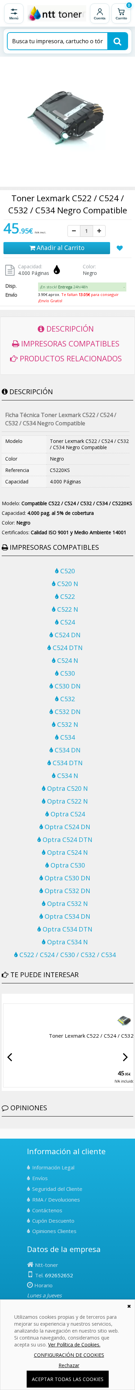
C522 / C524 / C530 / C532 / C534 (67, 955)
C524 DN (67, 635)
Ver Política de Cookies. (74, 1344)
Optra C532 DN (66, 891)
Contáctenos (47, 1210)
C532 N (66, 724)
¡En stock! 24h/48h (64, 286)
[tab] (82, 287)
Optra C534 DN (66, 916)
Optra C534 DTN (66, 929)
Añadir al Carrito (59, 247)
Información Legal (53, 1167)
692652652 (59, 1275)
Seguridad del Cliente (57, 1188)
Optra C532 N (66, 903)
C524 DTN (67, 647)
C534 (66, 737)
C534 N (66, 775)
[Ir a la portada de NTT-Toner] (56, 13)
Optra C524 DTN (66, 839)
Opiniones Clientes (54, 1230)
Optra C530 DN (66, 878)
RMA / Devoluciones (56, 1199)
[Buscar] (117, 41)
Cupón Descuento (53, 1220)
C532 (66, 699)
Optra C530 (67, 865)
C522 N (66, 609)
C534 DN (67, 750)
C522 (66, 596)
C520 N (66, 584)
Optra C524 (67, 814)
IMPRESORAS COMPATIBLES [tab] (69, 343)
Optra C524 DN (66, 827)
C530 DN (67, 686)
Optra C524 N (66, 852)
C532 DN (67, 711)
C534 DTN (67, 763)
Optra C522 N (66, 801)
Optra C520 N (66, 788)
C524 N (66, 660)
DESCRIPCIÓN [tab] (69, 328)
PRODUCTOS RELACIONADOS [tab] (70, 358)
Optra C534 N (66, 942)
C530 (66, 673)
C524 (66, 622)
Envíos (40, 1178)
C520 (66, 571)
